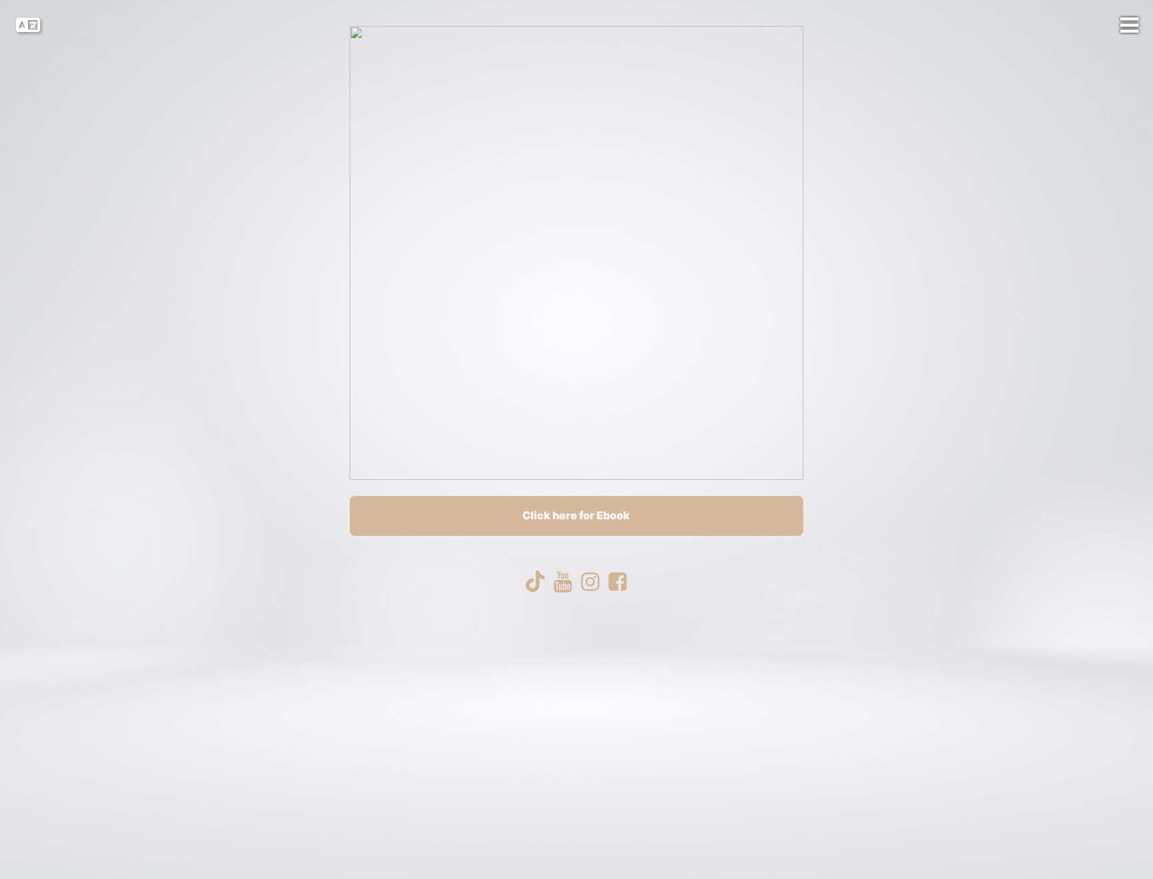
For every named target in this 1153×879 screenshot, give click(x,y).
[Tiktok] (535, 582)
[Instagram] (590, 582)
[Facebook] (617, 582)
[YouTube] (562, 582)
